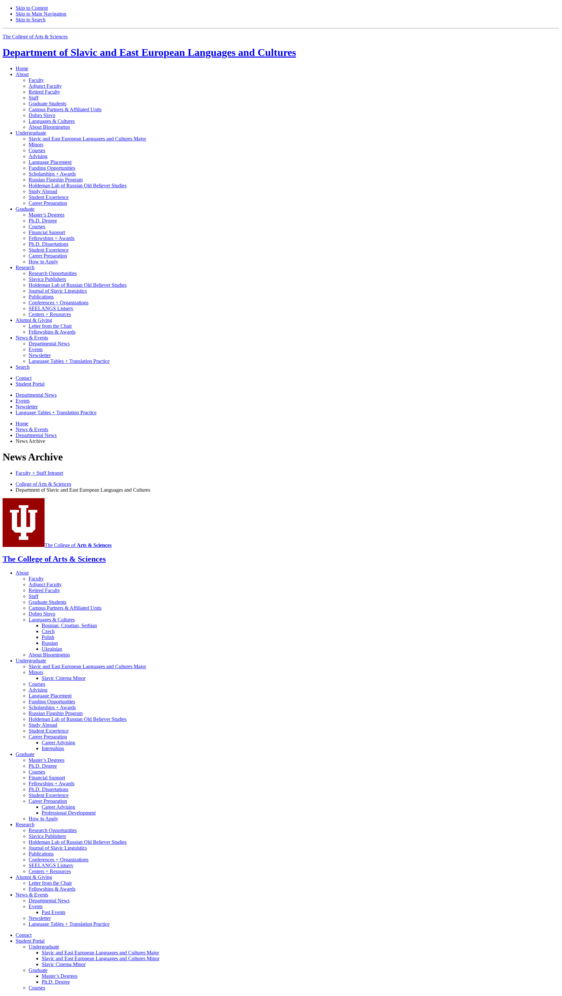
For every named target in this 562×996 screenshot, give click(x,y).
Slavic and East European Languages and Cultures (149, 52)
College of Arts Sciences (43, 484)
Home (22, 68)
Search (23, 367)
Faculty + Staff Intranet (39, 473)
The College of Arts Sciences (35, 36)
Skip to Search (31, 19)
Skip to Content (32, 8)
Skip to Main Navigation (41, 14)
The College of (78, 545)
